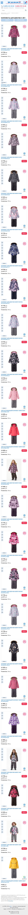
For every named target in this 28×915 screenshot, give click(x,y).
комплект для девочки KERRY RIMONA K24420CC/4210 (11, 664)
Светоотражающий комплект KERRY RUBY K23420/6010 (13, 700)
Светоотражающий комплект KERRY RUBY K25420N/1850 (13, 447)
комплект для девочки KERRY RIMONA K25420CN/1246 (11, 230)
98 (2, 64)
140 (2, 82)
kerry (10, 906)
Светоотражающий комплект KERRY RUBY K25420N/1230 (13, 411)
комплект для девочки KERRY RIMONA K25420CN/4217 (11, 375)
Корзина (26, 1)
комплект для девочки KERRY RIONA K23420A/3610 (11, 736)
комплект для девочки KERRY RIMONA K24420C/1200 (11, 519)
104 (2, 67)
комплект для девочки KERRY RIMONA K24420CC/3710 (11, 628)
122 (2, 30)
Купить (24, 52)
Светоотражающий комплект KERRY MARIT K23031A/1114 (13, 881)
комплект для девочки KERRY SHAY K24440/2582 (11, 809)
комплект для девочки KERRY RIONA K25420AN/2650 (11, 49)
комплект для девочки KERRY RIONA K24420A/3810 (11, 483)
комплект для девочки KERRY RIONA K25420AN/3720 (11, 121)
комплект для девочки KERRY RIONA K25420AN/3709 (11, 85)
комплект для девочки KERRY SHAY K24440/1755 (11, 773)
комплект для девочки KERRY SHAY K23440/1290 (11, 845)
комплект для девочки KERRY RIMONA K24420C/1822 (11, 592)
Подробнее (10, 901)
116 (2, 28)
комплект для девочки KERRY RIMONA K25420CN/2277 (11, 266)
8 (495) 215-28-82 (8, 6)
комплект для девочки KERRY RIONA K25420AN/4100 (11, 194)
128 (2, 33)
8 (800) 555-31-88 (20, 6)
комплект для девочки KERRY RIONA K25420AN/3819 (11, 158)
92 (2, 61)
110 (2, 25)
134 (2, 36)
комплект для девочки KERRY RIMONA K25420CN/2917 (11, 302)
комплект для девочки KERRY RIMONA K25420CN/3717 (11, 338)
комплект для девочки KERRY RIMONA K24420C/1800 (11, 556)
